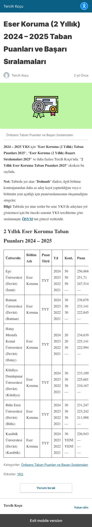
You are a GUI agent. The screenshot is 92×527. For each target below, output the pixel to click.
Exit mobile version (46, 520)
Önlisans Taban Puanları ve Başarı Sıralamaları (54, 465)
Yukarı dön (81, 507)
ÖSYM (27, 218)
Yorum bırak (46, 488)
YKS (20, 474)
